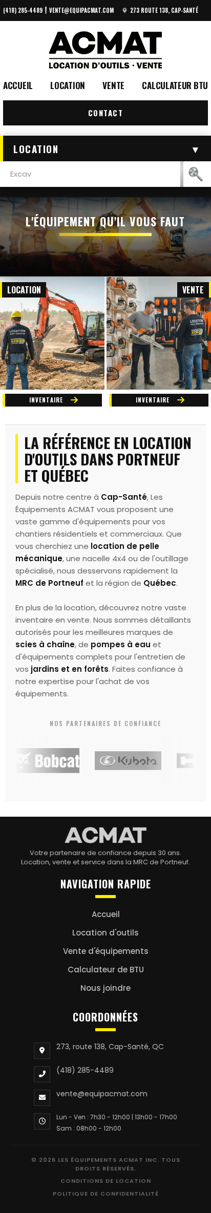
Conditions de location (105, 1181)
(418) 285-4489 (23, 10)
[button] (105, 148)
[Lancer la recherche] (195, 174)
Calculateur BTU (175, 85)
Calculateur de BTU (106, 969)
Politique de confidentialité (106, 1193)
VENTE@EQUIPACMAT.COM (81, 10)
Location (67, 85)
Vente (113, 85)
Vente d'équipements (106, 951)
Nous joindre (105, 988)
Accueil (18, 85)
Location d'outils (105, 932)
